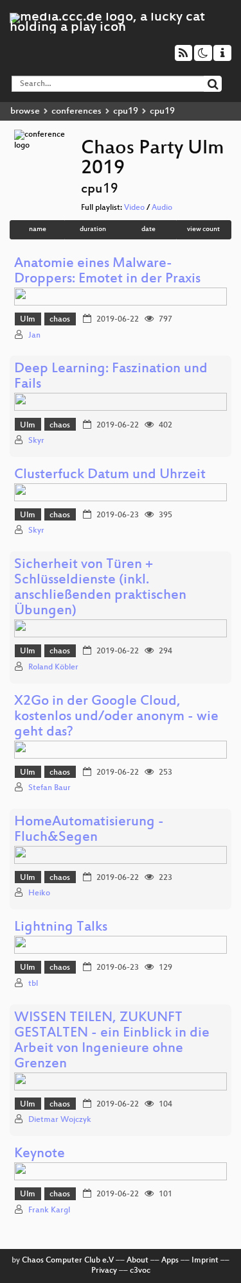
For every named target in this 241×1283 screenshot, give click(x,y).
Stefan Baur (49, 788)
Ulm (27, 319)
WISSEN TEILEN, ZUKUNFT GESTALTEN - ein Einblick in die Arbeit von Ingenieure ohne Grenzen (112, 1041)
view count (203, 229)
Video (134, 207)
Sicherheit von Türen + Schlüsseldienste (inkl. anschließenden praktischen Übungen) (100, 588)
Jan (34, 335)
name (37, 229)
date (148, 229)
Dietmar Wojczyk (59, 1119)
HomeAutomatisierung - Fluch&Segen (89, 830)
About (137, 1260)
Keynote (39, 1154)
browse (25, 111)
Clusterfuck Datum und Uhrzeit (110, 475)
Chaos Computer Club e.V (68, 1260)
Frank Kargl (49, 1210)
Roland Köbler (53, 667)
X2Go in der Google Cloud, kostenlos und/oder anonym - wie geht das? (116, 717)
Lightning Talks (60, 928)
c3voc (140, 1270)
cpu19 (125, 111)
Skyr (36, 440)
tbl (33, 983)
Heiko (39, 893)
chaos (59, 319)
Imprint (205, 1260)
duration (93, 229)
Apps (170, 1260)
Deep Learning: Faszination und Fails (111, 377)
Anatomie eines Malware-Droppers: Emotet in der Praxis (107, 272)
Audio (162, 207)
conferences (76, 111)
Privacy (104, 1270)
